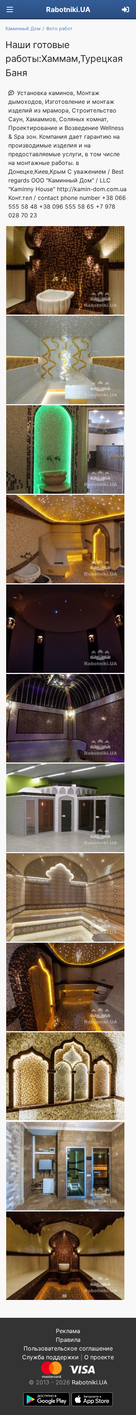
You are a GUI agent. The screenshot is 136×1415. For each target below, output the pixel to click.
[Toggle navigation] (10, 9)
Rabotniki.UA (68, 9)
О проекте (99, 1357)
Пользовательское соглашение (68, 1348)
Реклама (68, 1331)
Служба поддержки (50, 1357)
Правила (68, 1339)
